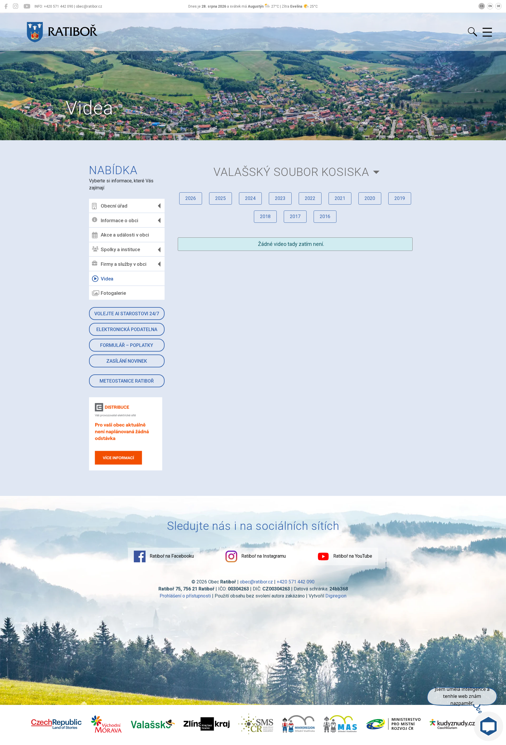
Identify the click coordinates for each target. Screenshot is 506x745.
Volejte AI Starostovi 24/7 (126, 313)
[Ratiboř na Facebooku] (6, 6)
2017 (295, 216)
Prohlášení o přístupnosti (185, 596)
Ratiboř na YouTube (352, 556)
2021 (340, 198)
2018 (265, 216)
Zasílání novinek (126, 361)
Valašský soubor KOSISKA (291, 172)
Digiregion (335, 596)
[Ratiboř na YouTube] (26, 6)
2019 (399, 198)
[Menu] (487, 32)
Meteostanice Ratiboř (127, 381)
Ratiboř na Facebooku (171, 556)
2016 (325, 216)
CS (481, 6)
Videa (107, 279)
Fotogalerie (113, 293)
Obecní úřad (114, 206)
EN (490, 6)
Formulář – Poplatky (126, 345)
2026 (190, 198)
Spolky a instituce (120, 249)
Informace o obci (119, 220)
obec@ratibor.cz (256, 582)
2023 (280, 198)
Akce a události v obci (125, 235)
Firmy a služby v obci (123, 264)
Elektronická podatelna (126, 329)
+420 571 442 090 (295, 582)
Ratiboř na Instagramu (263, 556)
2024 (250, 198)
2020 (370, 198)
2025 (220, 198)
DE (498, 6)
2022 (310, 198)
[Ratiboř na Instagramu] (15, 6)
